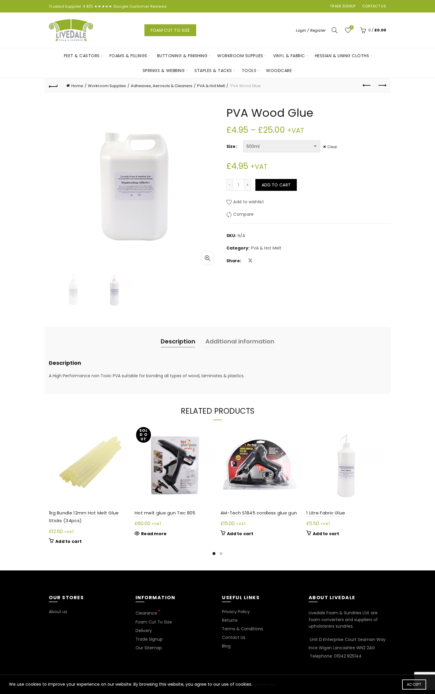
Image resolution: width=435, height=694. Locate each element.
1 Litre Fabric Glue (325, 513)
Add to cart (276, 185)
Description (178, 341)
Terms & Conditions (242, 629)
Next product (381, 86)
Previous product (367, 86)
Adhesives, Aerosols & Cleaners (161, 86)
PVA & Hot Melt (211, 86)
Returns (230, 620)
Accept (414, 684)
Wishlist (351, 28)
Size (231, 146)
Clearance (146, 613)
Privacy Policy (236, 612)
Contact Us (374, 6)
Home (77, 86)
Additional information (239, 341)
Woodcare (279, 70)
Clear (332, 146)
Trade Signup (343, 6)
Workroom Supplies (240, 56)
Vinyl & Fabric (289, 56)
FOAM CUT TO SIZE (170, 30)
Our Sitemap (149, 648)
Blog (226, 646)
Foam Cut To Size (154, 622)
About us (58, 612)
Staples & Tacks (213, 70)
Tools (249, 70)
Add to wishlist (248, 202)
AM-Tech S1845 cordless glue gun (258, 513)
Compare (243, 214)
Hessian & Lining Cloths (342, 56)
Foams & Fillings (128, 56)
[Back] (53, 86)
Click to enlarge (207, 258)
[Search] (334, 30)
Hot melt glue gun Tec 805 (165, 513)
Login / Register (311, 30)
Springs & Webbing (164, 70)
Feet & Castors (82, 56)
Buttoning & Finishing (182, 56)
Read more (154, 533)
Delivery (144, 631)
